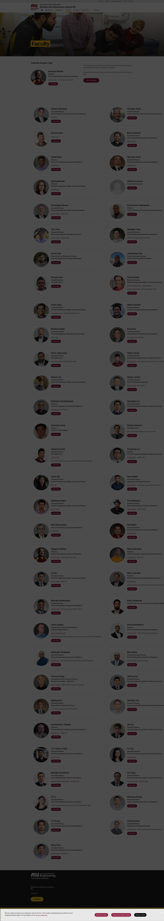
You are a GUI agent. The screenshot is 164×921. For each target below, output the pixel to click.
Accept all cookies (101, 915)
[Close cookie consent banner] (161, 912)
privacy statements (41, 915)
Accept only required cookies (121, 915)
